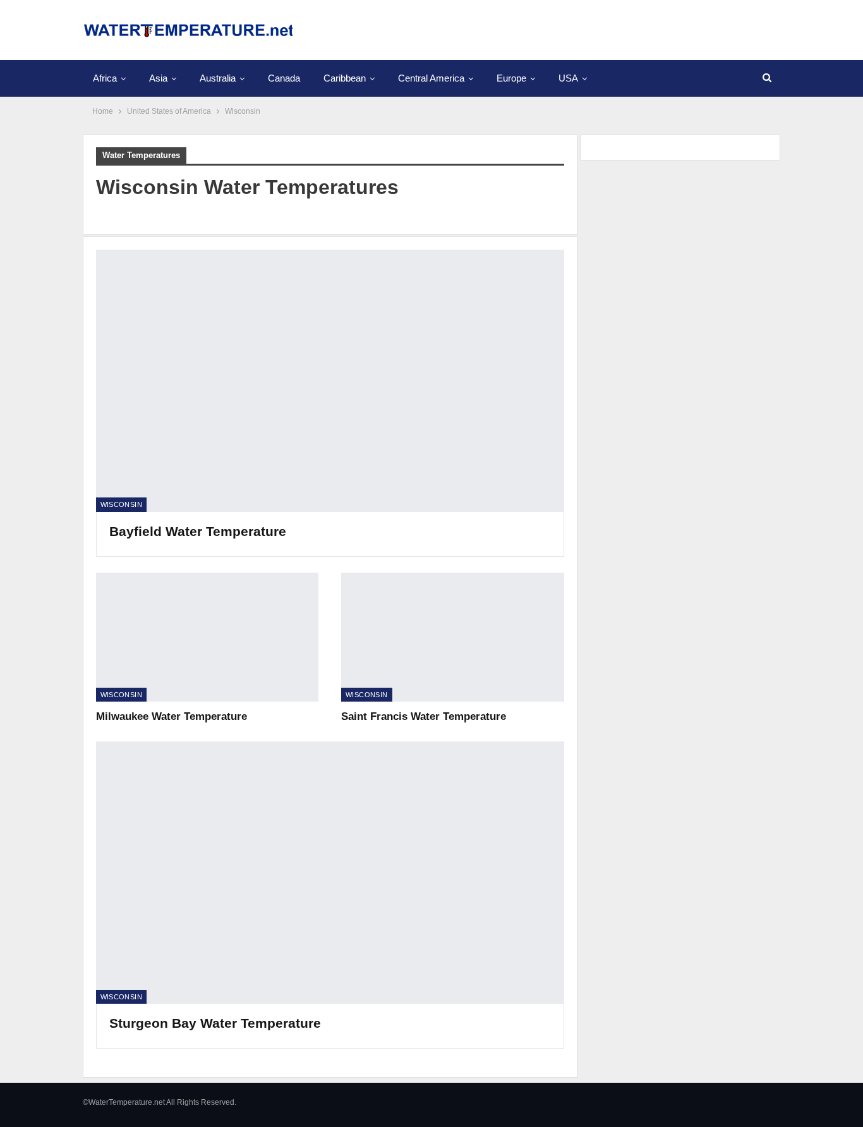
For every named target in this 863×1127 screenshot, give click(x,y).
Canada (284, 78)
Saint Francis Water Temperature (423, 716)
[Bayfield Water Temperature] (330, 381)
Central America (431, 78)
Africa (105, 78)
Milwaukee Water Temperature (171, 716)
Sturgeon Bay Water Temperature (215, 1023)
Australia (218, 78)
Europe (511, 78)
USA (568, 78)
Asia (158, 78)
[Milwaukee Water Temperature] (207, 637)
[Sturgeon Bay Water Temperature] (330, 872)
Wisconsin (121, 504)
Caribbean (344, 78)
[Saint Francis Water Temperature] (452, 637)
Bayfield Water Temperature (197, 531)
